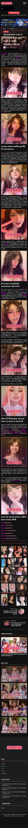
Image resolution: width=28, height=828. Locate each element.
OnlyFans (6, 31)
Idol (3, 771)
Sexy (3, 766)
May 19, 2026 (10, 714)
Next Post (13, 620)
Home (3, 763)
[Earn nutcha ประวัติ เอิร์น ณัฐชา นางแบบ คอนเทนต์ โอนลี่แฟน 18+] (14, 691)
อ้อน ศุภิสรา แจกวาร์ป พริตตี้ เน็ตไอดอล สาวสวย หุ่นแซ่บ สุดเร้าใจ (10, 612)
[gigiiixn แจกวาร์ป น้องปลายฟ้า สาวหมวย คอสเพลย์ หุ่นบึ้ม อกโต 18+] (14, 674)
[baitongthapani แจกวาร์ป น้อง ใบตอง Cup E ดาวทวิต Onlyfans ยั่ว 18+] (14, 725)
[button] (4, 551)
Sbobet (2, 808)
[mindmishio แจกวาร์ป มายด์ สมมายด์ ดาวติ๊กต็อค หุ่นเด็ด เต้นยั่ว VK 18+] (14, 708)
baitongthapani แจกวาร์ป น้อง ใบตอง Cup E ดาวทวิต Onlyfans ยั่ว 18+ (14, 15)
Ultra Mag (21, 816)
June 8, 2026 (10, 697)
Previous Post (13, 609)
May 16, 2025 (13, 47)
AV (3, 768)
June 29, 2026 (10, 680)
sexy (9, 651)
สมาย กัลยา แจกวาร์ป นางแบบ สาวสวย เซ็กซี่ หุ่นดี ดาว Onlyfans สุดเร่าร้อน (18, 624)
